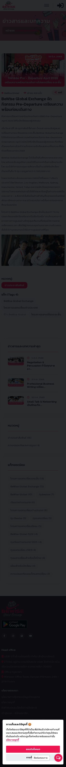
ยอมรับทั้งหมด (33, 749)
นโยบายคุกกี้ (12, 740)
